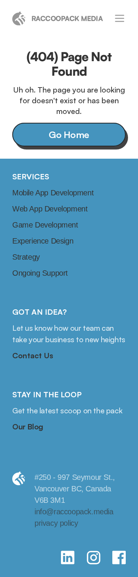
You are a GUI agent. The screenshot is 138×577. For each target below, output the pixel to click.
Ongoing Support (40, 273)
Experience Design (42, 241)
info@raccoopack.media (73, 511)
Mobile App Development (53, 193)
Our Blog (27, 426)
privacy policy (56, 523)
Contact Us (32, 355)
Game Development (45, 225)
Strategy (26, 257)
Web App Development (49, 209)
